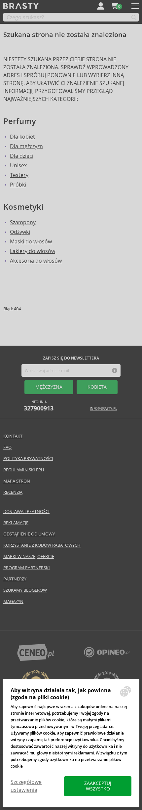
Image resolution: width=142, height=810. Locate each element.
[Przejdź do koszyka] (114, 6)
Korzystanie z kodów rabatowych (42, 545)
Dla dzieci (21, 155)
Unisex (18, 165)
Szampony (23, 222)
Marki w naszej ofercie (28, 556)
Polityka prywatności (28, 458)
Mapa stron (16, 481)
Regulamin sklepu (23, 470)
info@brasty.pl (103, 408)
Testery (19, 175)
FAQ (7, 447)
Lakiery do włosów (32, 251)
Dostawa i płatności (26, 511)
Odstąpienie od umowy (29, 534)
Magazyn (13, 601)
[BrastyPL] (106, 655)
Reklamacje (15, 523)
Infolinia (38, 406)
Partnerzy (14, 579)
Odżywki (20, 232)
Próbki (18, 184)
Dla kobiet (22, 136)
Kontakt (12, 436)
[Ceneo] (35, 659)
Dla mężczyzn (26, 146)
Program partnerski (26, 568)
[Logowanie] (100, 6)
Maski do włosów (31, 241)
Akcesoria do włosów (36, 260)
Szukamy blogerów (25, 590)
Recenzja (12, 492)
